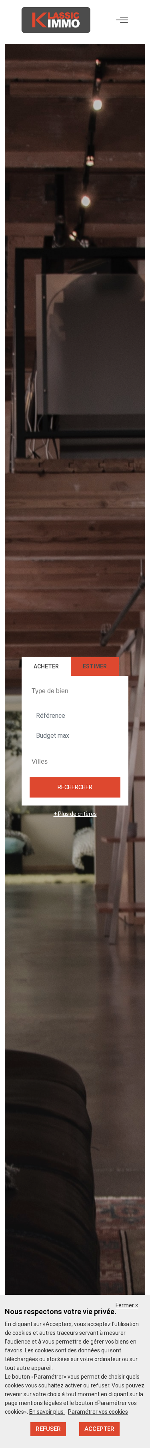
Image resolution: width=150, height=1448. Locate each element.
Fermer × (127, 1305)
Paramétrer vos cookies (98, 1412)
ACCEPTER (99, 1428)
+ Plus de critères (75, 814)
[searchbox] (76, 690)
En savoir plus (47, 1412)
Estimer (95, 666)
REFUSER (48, 1428)
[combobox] (75, 691)
